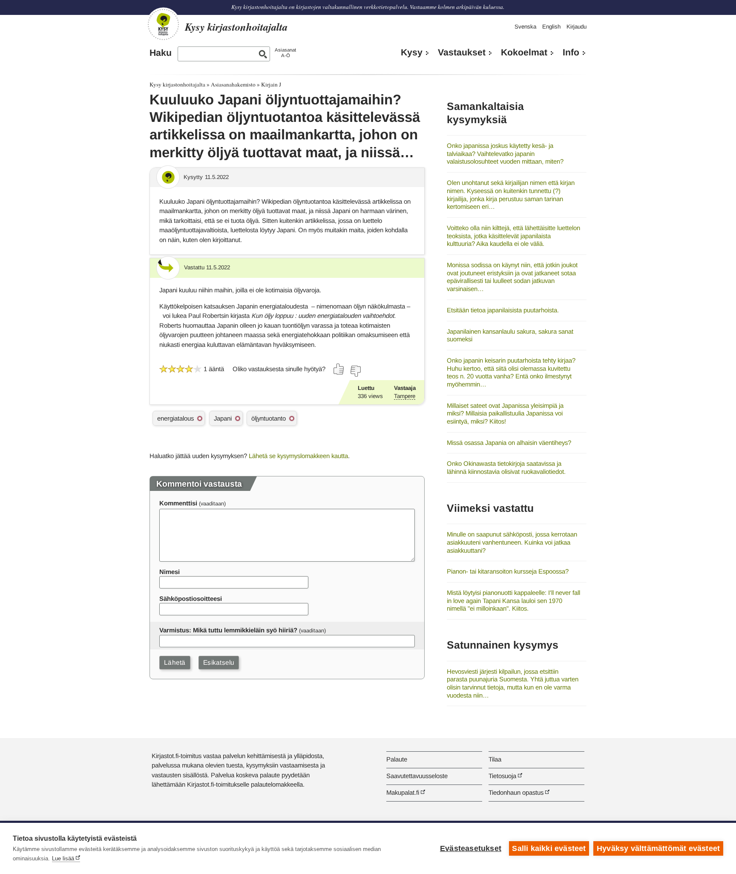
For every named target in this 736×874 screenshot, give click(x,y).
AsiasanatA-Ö (285, 52)
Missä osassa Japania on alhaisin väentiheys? (509, 442)
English (551, 26)
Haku (161, 53)
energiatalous (175, 418)
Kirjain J (271, 84)
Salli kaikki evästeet (549, 848)
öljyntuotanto (268, 418)
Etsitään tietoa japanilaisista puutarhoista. (503, 310)
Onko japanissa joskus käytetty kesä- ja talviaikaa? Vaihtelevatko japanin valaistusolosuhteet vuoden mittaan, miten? (505, 153)
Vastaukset (462, 52)
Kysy (412, 52)
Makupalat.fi (402, 792)
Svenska (525, 26)
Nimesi (169, 571)
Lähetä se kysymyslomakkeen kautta (298, 455)
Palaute (396, 759)
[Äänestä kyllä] (339, 369)
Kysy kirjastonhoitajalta (177, 84)
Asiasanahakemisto (233, 84)
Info (571, 52)
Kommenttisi (178, 503)
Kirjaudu (576, 26)
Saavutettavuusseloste (417, 775)
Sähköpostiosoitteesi (190, 598)
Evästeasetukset (470, 848)
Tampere (404, 396)
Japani (223, 418)
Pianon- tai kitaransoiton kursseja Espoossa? (508, 571)
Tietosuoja (502, 775)
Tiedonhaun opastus (516, 792)
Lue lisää (63, 858)
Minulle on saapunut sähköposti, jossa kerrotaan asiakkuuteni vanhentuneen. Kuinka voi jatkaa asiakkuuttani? (512, 542)
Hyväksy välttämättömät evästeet (658, 848)
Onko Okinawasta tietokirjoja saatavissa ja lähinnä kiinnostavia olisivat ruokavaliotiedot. (506, 467)
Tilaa (495, 759)
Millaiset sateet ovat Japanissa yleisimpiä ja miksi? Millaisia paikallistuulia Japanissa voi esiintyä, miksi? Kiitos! (505, 413)
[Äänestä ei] (355, 371)
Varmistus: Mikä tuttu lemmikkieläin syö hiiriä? (228, 630)
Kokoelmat (524, 52)
